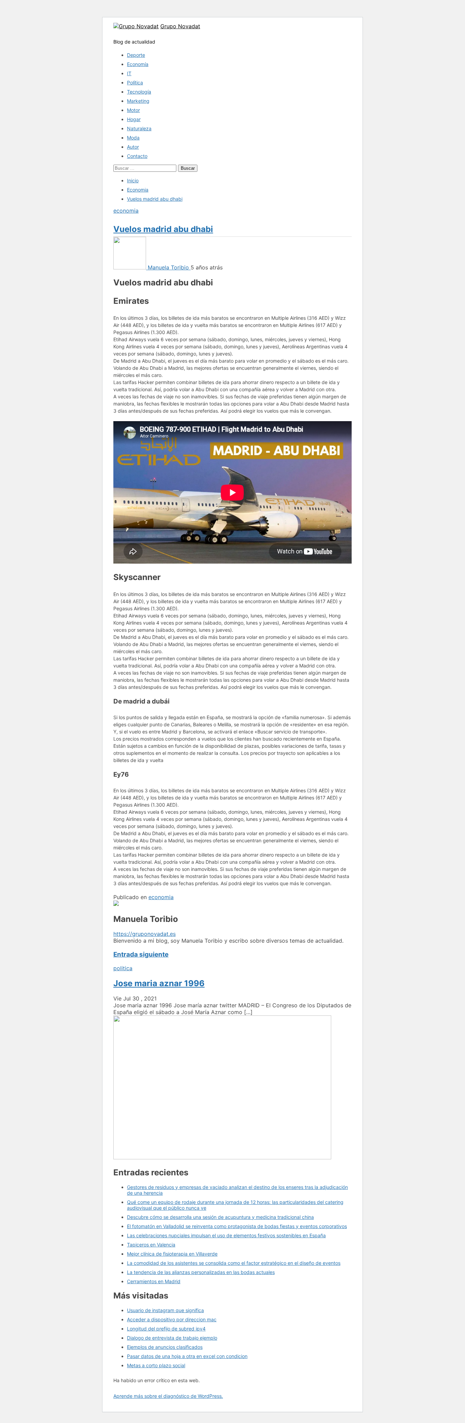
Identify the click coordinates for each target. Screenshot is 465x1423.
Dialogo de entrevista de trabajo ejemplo (172, 1338)
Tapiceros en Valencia (151, 1244)
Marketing (138, 101)
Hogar (134, 119)
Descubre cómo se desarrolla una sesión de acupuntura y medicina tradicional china (220, 1217)
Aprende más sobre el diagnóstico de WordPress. (168, 1396)
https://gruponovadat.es (144, 933)
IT (129, 73)
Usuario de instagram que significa (165, 1310)
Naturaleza (139, 128)
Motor (133, 110)
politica (122, 968)
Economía (137, 64)
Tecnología (139, 92)
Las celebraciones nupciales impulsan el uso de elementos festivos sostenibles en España (226, 1235)
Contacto (137, 156)
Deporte (136, 55)
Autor (133, 147)
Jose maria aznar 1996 (159, 983)
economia (126, 210)
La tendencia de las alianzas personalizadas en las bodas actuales (201, 1272)
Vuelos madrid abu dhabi (163, 229)
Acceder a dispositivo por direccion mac (172, 1319)
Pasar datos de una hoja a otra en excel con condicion (187, 1356)
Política (135, 82)
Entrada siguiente (141, 954)
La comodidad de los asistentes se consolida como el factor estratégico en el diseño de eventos (233, 1263)
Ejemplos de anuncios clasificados (165, 1347)
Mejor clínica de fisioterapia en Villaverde (172, 1254)
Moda (133, 137)
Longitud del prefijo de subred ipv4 (166, 1328)
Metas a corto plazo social (156, 1365)
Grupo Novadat (180, 26)
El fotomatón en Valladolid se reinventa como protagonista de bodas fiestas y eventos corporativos (237, 1226)
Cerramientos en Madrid (153, 1281)
